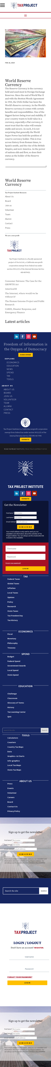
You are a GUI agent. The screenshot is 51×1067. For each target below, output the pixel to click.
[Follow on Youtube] (34, 336)
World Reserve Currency (18, 182)
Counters (11, 742)
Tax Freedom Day (15, 615)
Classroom (12, 698)
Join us (8, 205)
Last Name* (10, 517)
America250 (11, 289)
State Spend (12, 675)
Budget (10, 656)
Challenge (12, 693)
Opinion (10, 597)
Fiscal (10, 634)
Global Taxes (13, 583)
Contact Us (12, 806)
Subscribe (25, 355)
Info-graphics (13, 760)
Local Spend (12, 670)
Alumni (8, 218)
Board (8, 201)
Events (10, 788)
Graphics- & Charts (15, 756)
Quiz (9, 716)
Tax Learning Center (16, 712)
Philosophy (12, 643)
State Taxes (12, 611)
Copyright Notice (41, 449)
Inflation (11, 588)
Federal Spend (13, 661)
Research (11, 606)
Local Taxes (12, 592)
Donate (25, 439)
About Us (9, 196)
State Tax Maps (14, 770)
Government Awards (16, 665)
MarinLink (20, 262)
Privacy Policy (29, 449)
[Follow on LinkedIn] (16, 336)
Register (38, 947)
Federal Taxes (13, 579)
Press (7, 227)
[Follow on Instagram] (28, 336)
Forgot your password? (13, 563)
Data (9, 751)
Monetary (11, 638)
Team (7, 214)
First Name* (10, 513)
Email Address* (11, 522)
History (10, 707)
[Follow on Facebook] (22, 336)
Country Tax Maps (15, 747)
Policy (10, 602)
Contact (9, 223)
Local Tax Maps (14, 765)
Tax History (12, 620)
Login (26, 568)
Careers (10, 797)
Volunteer (9, 209)
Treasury (11, 647)
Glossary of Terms (15, 702)
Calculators (12, 738)
